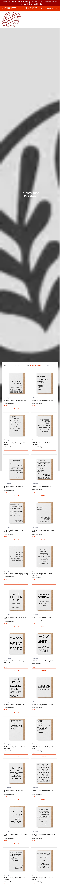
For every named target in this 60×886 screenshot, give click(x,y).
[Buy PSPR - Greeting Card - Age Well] (44, 383)
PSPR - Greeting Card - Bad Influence (41, 443)
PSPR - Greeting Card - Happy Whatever (14, 661)
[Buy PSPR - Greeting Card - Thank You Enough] (44, 773)
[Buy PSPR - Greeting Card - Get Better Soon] (16, 600)
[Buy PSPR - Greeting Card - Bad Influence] (44, 425)
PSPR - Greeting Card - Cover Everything (13, 530)
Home (27, 365)
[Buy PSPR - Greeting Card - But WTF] (44, 469)
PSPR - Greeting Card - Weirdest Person (14, 878)
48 (18, 365)
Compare (8, 397)
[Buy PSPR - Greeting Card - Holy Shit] (44, 643)
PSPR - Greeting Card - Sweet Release (14, 791)
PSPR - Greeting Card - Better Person (14, 487)
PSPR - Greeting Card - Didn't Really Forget (43, 530)
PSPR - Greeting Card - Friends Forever (42, 574)
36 (15, 365)
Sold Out (16, 408)
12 (9, 365)
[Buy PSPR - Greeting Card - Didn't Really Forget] (44, 513)
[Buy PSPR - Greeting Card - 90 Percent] (16, 383)
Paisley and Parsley (35, 365)
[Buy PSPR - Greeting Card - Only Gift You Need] (44, 729)
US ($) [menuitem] (57, 8)
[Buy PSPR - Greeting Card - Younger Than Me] (44, 860)
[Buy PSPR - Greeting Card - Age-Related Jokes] (16, 425)
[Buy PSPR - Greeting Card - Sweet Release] (16, 773)
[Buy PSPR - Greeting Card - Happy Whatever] (16, 643)
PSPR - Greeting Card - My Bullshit (43, 705)
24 (12, 365)
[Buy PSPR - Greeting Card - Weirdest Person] (16, 860)
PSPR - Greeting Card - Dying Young (16, 574)
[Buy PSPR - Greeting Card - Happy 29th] (44, 600)
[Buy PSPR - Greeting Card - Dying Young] (16, 556)
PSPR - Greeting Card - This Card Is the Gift (43, 834)
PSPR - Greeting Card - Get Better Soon (15, 618)
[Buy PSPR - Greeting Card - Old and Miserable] (16, 729)
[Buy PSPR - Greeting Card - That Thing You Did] (16, 817)
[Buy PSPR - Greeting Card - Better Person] (16, 469)
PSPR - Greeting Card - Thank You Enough (43, 791)
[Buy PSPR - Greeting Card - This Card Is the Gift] (44, 817)
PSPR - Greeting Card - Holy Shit (42, 661)
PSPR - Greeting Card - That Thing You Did (15, 834)
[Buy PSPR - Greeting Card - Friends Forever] (44, 556)
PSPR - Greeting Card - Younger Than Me (42, 878)
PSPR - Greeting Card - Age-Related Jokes (16, 443)
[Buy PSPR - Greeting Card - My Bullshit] (44, 687)
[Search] (42, 8)
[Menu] (57, 19)
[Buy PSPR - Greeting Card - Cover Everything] (16, 513)
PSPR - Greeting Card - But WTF (42, 486)
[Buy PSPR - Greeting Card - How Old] (16, 687)
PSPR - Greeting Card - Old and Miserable (14, 747)
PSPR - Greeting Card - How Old (14, 705)
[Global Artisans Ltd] (11, 19)
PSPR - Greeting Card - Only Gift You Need (44, 747)
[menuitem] (48, 8)
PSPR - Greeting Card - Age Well (42, 401)
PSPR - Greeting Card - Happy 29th (43, 617)
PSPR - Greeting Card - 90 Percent (15, 401)
